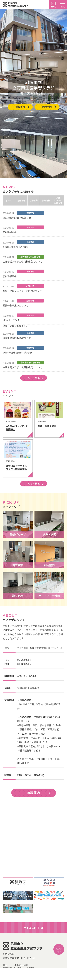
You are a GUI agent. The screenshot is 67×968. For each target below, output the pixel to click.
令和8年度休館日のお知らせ (17, 247)
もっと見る (33, 377)
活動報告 (34, 200)
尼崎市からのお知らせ (58, 200)
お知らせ (21, 200)
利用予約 (47, 106)
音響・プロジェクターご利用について (22, 291)
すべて (9, 200)
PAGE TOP (35, 928)
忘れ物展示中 (10, 232)
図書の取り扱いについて (15, 305)
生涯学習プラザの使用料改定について (22, 261)
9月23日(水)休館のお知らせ (17, 217)
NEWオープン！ (11, 320)
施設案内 (20, 106)
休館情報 (46, 200)
